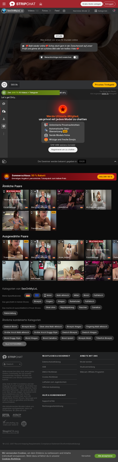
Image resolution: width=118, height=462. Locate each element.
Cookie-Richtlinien (50, 377)
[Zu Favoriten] (4, 85)
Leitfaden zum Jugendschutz (54, 382)
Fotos (46, 10)
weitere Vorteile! (67, 145)
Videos (33, 10)
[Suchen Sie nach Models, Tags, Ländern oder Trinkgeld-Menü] (114, 11)
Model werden (86, 362)
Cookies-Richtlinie (11, 459)
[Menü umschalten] (4, 4)
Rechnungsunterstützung (52, 406)
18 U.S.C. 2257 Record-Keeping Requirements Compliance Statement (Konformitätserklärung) (41, 444)
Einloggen (109, 4)
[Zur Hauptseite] (22, 4)
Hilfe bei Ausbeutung (51, 387)
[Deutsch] (28, 295)
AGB (44, 367)
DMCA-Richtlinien (49, 372)
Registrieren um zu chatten (62, 149)
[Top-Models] (41, 4)
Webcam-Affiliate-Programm (92, 372)
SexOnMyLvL (29, 288)
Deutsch (9, 364)
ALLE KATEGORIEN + (14, 344)
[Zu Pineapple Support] (24, 424)
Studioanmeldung (87, 367)
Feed (57, 10)
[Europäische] (37, 295)
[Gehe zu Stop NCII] (10, 432)
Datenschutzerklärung (51, 362)
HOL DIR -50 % (105, 177)
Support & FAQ (48, 401)
